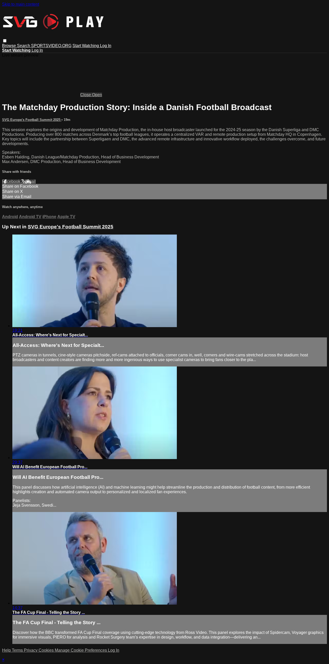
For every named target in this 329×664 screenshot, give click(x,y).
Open (97, 95)
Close (86, 95)
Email (30, 181)
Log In (105, 45)
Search (24, 45)
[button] (4, 40)
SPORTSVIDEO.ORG (51, 45)
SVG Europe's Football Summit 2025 (31, 120)
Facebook (11, 181)
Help (7, 650)
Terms (18, 650)
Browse (9, 45)
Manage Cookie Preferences (81, 650)
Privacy (31, 650)
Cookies (47, 650)
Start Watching (86, 45)
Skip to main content (20, 4)
